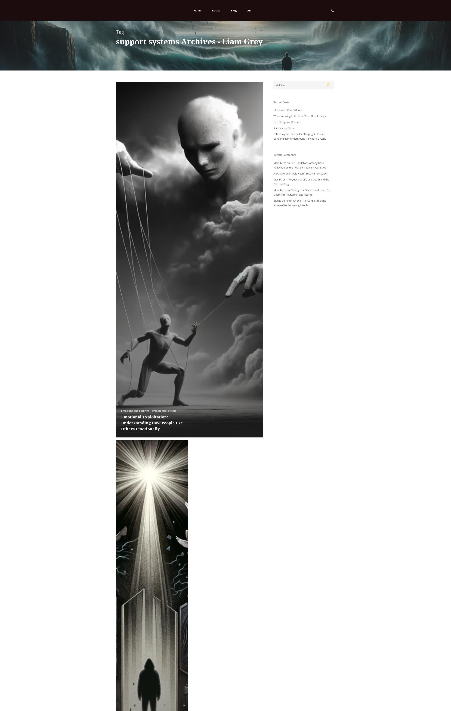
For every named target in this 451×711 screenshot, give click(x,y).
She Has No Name (284, 128)
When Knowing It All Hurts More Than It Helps (299, 116)
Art (249, 10)
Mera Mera (279, 163)
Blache (277, 200)
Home (198, 10)
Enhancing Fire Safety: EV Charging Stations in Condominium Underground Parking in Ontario (299, 136)
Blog (234, 10)
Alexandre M (280, 173)
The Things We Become (287, 122)
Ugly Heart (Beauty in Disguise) (310, 173)
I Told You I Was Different (288, 110)
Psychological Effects (163, 410)
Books (216, 10)
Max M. (277, 179)
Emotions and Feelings (135, 410)
